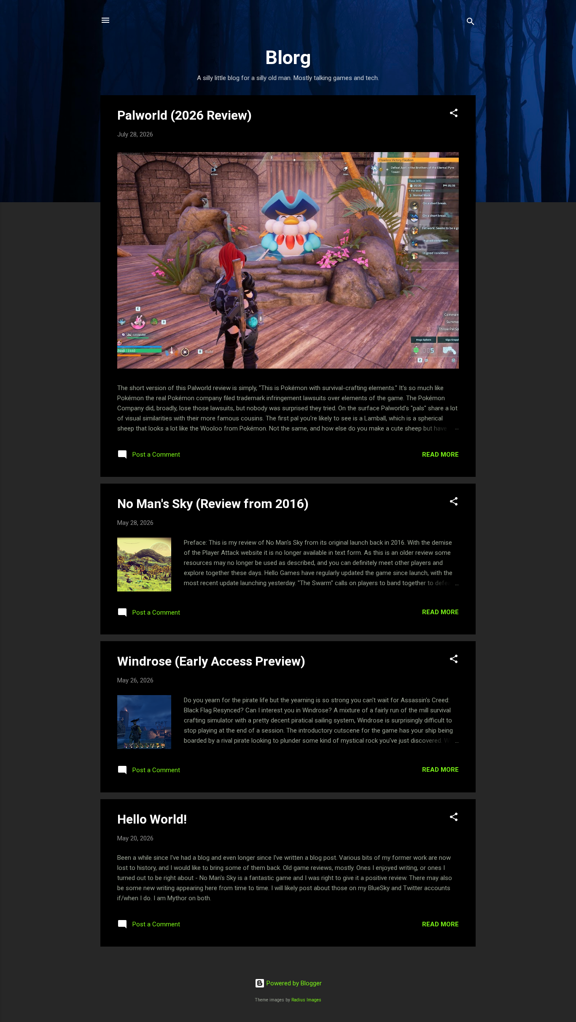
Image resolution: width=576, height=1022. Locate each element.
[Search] (471, 23)
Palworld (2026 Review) (184, 115)
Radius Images (306, 1000)
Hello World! (152, 819)
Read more (440, 454)
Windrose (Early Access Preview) (211, 661)
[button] (454, 114)
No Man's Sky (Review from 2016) (213, 503)
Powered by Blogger (293, 983)
